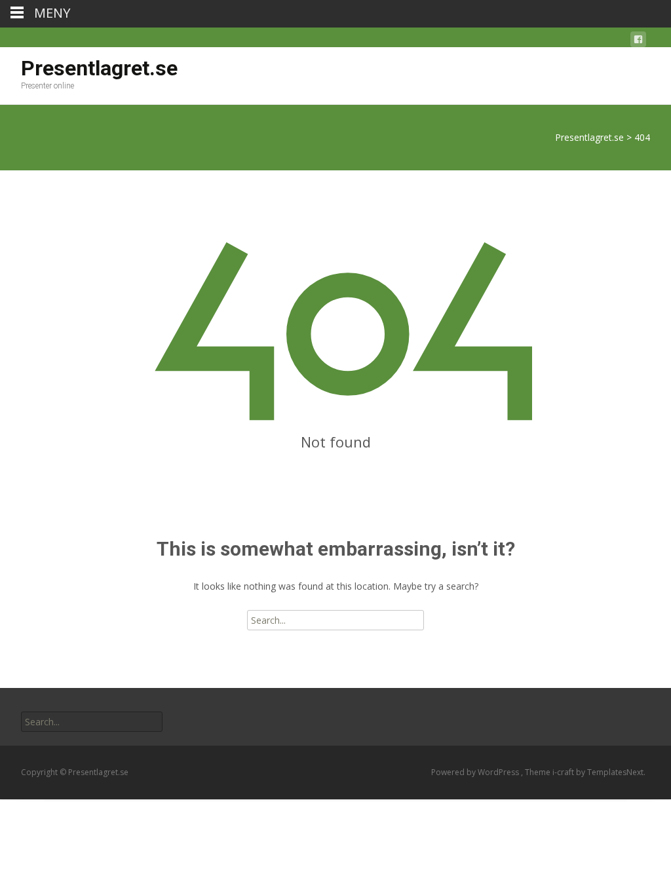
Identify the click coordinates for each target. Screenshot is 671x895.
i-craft (564, 772)
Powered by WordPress (476, 772)
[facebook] (638, 41)
